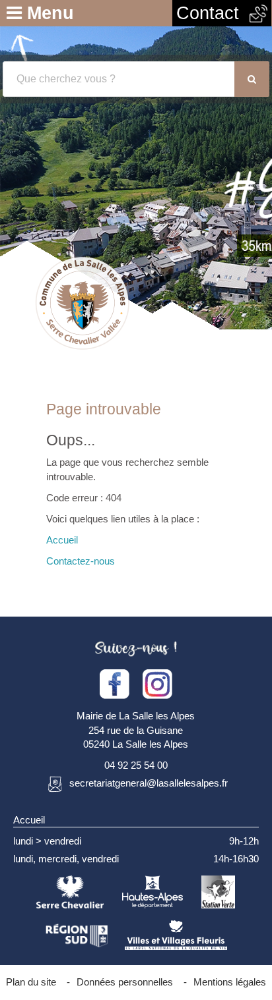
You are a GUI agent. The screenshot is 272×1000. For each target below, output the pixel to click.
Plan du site (31, 981)
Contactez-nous (80, 561)
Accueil (62, 539)
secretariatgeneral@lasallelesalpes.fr (148, 783)
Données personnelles (125, 981)
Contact (213, 13)
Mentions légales (229, 981)
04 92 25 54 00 (136, 765)
